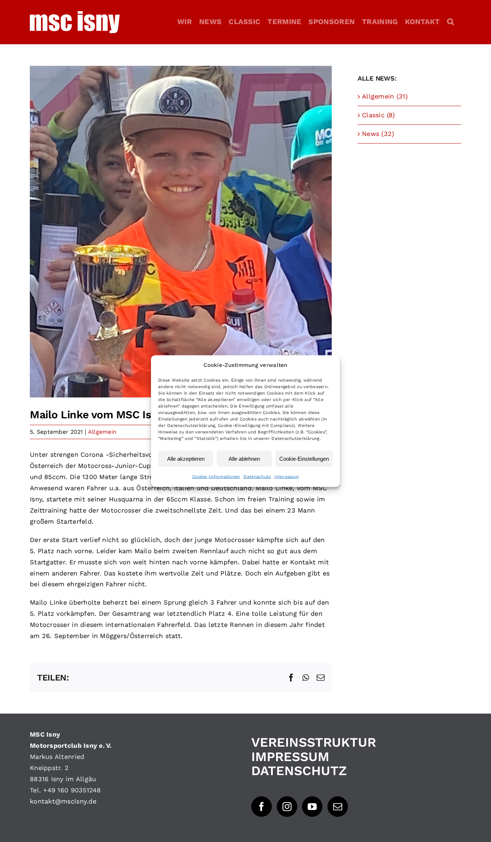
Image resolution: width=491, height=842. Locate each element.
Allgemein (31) (385, 96)
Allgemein (102, 431)
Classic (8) (378, 115)
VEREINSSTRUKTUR (313, 742)
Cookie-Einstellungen (304, 458)
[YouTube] (312, 806)
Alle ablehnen (244, 458)
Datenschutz (257, 476)
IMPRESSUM (290, 756)
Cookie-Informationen (216, 476)
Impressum (286, 476)
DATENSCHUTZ (299, 770)
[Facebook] (261, 806)
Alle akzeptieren (186, 458)
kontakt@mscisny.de (63, 801)
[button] (450, 21)
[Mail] (337, 806)
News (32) (378, 133)
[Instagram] (287, 806)
